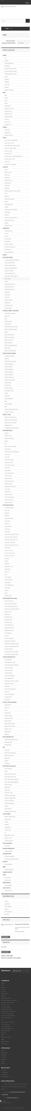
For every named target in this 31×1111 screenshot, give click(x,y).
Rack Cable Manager (8, 625)
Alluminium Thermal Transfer (10, 329)
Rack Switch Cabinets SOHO (10, 603)
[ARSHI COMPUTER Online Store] (15, 10)
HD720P (6, 822)
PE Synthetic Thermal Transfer (11, 326)
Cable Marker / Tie (8, 566)
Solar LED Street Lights (9, 856)
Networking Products (7, 430)
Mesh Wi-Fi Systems (8, 499)
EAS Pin (6, 393)
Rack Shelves (7, 614)
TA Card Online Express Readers (11, 665)
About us (6, 909)
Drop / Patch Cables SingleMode (11, 782)
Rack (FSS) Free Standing (9, 641)
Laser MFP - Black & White (10, 148)
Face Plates (6, 513)
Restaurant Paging (8, 851)
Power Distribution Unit (8, 736)
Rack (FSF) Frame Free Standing (11, 651)
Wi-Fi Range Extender (9, 481)
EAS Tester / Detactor (9, 412)
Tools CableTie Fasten (9, 585)
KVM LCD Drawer (8, 475)
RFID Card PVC (7, 705)
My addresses (4, 1074)
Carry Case (6, 84)
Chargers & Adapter (8, 90)
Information (8, 896)
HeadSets (6, 207)
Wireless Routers (8, 478)
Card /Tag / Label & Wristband (9, 702)
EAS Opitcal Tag (7, 382)
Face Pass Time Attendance (10, 417)
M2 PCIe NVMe (7, 239)
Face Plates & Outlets (9, 507)
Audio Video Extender (9, 473)
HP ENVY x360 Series (9, 63)
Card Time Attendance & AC (9, 657)
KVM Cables (7, 467)
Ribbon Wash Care (8, 340)
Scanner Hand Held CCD (9, 262)
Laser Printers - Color (9, 143)
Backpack (6, 87)
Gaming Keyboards (8, 204)
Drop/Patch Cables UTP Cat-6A (11, 545)
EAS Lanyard (7, 396)
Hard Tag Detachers (8, 398)
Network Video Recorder (9, 816)
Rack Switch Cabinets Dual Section (11, 609)
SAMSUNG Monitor (8, 135)
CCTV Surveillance (7, 814)
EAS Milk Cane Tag (8, 388)
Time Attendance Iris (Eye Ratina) (11, 427)
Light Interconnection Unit (10, 811)
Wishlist (6, 942)
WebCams (6, 215)
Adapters (6, 433)
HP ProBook (7, 66)
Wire (5, 193)
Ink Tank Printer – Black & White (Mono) (13, 156)
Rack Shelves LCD (8, 622)
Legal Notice (7, 904)
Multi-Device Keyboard (9, 199)
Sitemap (3, 1063)
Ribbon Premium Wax (9, 337)
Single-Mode (7, 787)
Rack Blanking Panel (8, 630)
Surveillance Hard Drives (9, 247)
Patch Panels (7, 521)
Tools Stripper (7, 582)
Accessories (5, 167)
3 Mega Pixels (7, 827)
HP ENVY (6, 60)
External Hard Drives (8, 252)
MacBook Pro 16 (8, 113)
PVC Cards (6, 707)
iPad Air (6, 97)
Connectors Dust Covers (9, 555)
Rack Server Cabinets (9, 638)
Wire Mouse (7, 175)
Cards (5, 710)
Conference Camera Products (10, 217)
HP (5, 58)
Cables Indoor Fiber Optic (10, 776)
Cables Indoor (7, 547)
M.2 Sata (6, 236)
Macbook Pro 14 (8, 111)
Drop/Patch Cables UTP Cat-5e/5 (11, 534)
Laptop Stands (7, 880)
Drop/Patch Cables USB (9, 542)
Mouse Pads (7, 185)
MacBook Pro (7, 105)
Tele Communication (7, 843)
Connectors (7, 558)
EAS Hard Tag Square (9, 377)
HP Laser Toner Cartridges (10, 164)
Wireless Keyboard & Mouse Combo (12, 191)
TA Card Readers (8, 659)
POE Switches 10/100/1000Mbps (11, 451)
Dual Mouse (7, 177)
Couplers (6, 561)
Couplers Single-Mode (9, 803)
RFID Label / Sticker (8, 718)
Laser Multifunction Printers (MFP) (12, 145)
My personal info (5, 1076)
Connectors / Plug (8, 550)
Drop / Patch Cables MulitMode (11, 779)
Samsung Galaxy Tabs (9, 869)
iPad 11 (6, 103)
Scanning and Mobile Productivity (8, 43)
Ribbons (6, 332)
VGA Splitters (7, 212)
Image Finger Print (8, 425)
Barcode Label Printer (9, 286)
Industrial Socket (8, 742)
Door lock (6, 691)
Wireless (6, 201)
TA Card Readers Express (9, 662)
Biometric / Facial (7, 414)
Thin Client (6, 297)
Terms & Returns (8, 906)
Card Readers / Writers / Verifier (11, 681)
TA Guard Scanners (8, 670)
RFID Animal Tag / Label (9, 723)
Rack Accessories (8, 611)
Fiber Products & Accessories (9, 766)
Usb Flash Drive (7, 249)
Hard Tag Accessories (9, 390)
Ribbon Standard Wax (9, 334)
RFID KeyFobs (7, 731)
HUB (5, 443)
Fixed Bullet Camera (8, 840)
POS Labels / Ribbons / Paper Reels (11, 310)
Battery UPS (7, 758)
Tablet (4, 866)
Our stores (6, 914)
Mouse (6, 169)
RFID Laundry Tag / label (9, 726)
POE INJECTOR (7, 491)
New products (4, 1052)
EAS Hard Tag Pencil (8, 372)
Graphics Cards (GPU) (7, 872)
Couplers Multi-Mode (9, 800)
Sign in (2, 0)
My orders (3, 1070)
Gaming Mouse (7, 183)
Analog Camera (7, 819)
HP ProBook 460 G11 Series (10, 74)
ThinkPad (6, 79)
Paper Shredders (8, 885)
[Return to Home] (3, 41)
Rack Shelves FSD (8, 617)
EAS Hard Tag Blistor (8, 364)
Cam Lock (6, 635)
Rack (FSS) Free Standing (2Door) (11, 643)
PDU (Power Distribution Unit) (11, 739)
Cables (5, 771)
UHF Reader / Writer (8, 683)
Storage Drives (6, 228)
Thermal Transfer (8, 321)
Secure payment (8, 911)
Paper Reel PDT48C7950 (22, 924)
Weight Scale (7, 302)
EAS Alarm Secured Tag (9, 380)
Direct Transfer (7, 324)
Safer (5, 406)
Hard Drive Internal (8, 244)
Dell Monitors (7, 132)
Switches (6, 441)
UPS (4, 747)
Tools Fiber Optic (8, 768)
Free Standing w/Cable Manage (11, 654)
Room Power (7, 699)
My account (5, 1068)
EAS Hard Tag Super (8, 374)
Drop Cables (7, 531)
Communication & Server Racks (10, 598)
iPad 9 (5, 100)
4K (5, 832)
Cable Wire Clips (8, 595)
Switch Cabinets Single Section (11, 606)
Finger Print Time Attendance (10, 419)
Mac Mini (6, 119)
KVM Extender (7, 470)
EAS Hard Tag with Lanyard (10, 361)
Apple (4, 92)
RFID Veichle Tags (8, 715)
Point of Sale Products (10, 41)
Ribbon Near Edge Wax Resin (10, 345)
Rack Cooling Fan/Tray (9, 627)
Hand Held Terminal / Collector (11, 276)
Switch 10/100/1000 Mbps (10, 446)
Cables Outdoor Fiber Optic (10, 774)
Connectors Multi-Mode (9, 795)
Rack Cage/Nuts (7, 633)
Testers (6, 593)
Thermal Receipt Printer (9, 284)
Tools (5, 574)
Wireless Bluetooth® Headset (10, 209)
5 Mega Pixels (7, 830)
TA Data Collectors (8, 673)
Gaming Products (8, 225)
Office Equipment (7, 882)
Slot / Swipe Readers (8, 678)
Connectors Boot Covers (9, 553)
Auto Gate (5, 861)
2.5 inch (6, 233)
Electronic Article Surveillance (9, 353)
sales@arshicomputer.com (13, 1097)
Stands (4, 874)
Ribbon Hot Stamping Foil (10, 350)
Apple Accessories (8, 116)
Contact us (27, 2)
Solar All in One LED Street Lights (11, 859)
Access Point (7, 489)
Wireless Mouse (7, 172)
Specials (6, 920)
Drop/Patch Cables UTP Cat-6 (10, 537)
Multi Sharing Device (9, 459)
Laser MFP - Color (8, 151)
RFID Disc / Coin (7, 729)
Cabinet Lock (7, 686)
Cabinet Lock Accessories (9, 689)
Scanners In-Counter (8, 270)
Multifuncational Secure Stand (11, 409)
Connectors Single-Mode (9, 798)
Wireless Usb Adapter (9, 438)
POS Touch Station (8, 300)
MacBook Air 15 (8, 124)
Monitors (5, 127)
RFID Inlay (6, 734)
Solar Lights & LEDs (7, 853)
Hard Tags (6, 358)
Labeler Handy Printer (9, 289)
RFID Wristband (7, 721)
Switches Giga (7, 449)
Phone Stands (7, 877)
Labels (5, 318)
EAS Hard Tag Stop (8, 366)
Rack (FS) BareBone (8, 649)
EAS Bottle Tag (7, 385)
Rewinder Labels (8, 308)
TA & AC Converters (8, 667)
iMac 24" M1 (7, 121)
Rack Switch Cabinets (9, 601)
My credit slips (4, 1072)
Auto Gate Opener (8, 864)
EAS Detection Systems (9, 356)
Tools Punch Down (8, 579)
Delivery (6, 901)
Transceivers (7, 457)
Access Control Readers (9, 675)
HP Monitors (7, 129)
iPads (5, 95)
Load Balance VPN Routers (10, 486)
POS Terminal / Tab (8, 305)
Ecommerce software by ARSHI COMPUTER (14, 1107)
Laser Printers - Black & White (11, 140)
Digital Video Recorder (9, 835)
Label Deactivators (8, 404)
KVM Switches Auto (8, 462)
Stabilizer (6, 760)
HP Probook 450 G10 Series (10, 71)
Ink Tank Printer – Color (9, 159)
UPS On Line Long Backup (10, 752)
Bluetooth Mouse (8, 180)
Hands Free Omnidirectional (10, 268)
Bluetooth (6, 196)
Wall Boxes (6, 515)
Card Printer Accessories (9, 313)
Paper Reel (6, 316)
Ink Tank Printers (8, 153)
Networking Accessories (8, 505)
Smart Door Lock (6, 887)
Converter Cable (8, 697)
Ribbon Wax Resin (8, 342)
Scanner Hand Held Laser (9, 265)
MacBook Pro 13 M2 (9, 108)
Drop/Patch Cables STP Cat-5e (11, 539)
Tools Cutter (7, 587)
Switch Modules (7, 808)
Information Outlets (8, 518)
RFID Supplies (7, 713)
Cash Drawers (7, 294)
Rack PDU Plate (7, 744)
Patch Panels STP (8, 526)
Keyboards (6, 188)
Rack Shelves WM (8, 619)
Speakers (6, 223)
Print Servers (7, 454)
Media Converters (8, 494)
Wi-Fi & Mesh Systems (9, 497)
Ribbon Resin (7, 348)
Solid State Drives (8, 231)
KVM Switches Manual (9, 465)
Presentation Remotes (9, 220)
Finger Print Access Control (10, 422)
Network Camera (8, 838)
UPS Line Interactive (8, 755)
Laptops (4, 55)
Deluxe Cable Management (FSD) (11, 646)
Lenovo (6, 76)
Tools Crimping (7, 577)
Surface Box (7, 510)
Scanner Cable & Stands (9, 273)
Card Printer (7, 161)
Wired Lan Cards (8, 435)
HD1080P (6, 824)
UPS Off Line (7, 763)
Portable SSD (7, 241)
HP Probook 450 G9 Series (10, 68)
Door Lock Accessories (9, 694)
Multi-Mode (7, 790)
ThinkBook (6, 82)
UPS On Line (7, 750)
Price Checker (7, 278)
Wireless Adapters (8, 483)
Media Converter (8, 784)
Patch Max (6, 523)
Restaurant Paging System (8, 848)
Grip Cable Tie (7, 569)
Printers (4, 137)
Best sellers (3, 1054)
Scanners (5, 254)
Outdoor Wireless (8, 502)
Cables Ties (6, 563)
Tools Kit (6, 590)
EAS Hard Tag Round (8, 369)
